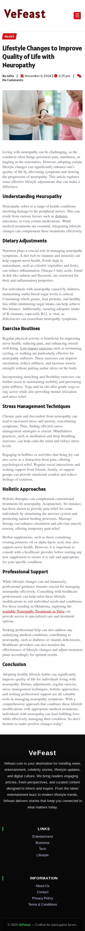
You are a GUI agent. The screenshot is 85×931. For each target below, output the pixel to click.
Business (42, 843)
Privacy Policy (42, 898)
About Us (42, 886)
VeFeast (25, 13)
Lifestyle (43, 855)
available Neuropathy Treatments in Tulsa (33, 611)
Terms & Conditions (42, 904)
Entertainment (42, 836)
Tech (42, 849)
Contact (42, 892)
